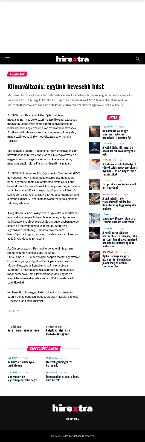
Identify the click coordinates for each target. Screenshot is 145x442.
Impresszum (73, 419)
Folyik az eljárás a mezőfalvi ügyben (58, 330)
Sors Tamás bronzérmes (23, 328)
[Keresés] (137, 58)
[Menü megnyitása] (7, 58)
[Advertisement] (72, 26)
